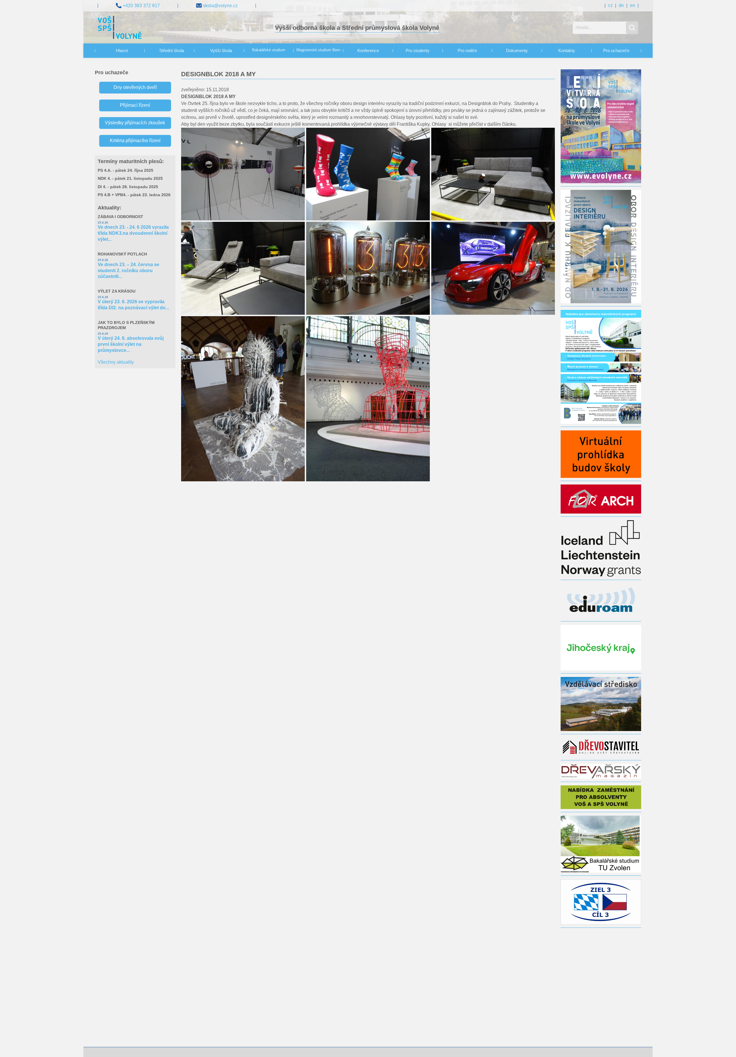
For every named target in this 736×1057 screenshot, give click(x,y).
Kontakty (566, 50)
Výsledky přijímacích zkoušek (135, 122)
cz (610, 5)
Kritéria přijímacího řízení (135, 140)
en (632, 5)
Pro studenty (418, 50)
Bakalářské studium (268, 50)
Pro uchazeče (616, 50)
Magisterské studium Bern (318, 50)
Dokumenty (517, 50)
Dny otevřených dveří (135, 87)
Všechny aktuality (116, 362)
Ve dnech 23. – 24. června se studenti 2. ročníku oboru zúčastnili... (128, 270)
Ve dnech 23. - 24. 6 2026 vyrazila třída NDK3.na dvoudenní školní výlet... (133, 233)
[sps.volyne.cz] (120, 28)
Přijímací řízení (135, 105)
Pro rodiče (467, 50)
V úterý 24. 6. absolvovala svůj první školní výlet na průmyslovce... (131, 344)
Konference (368, 50)
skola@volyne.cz (220, 5)
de (621, 5)
